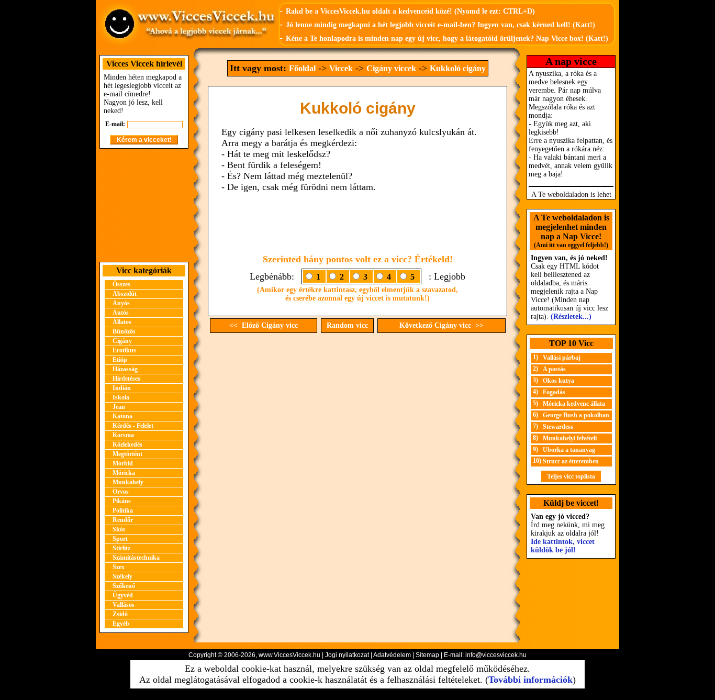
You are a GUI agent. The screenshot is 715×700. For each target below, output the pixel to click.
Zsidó (120, 614)
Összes (121, 284)
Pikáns (122, 501)
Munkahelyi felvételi (570, 438)
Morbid (123, 463)
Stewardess (558, 426)
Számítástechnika (136, 557)
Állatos (122, 322)
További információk (530, 679)
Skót (119, 529)
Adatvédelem (392, 655)
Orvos (121, 491)
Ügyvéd (123, 595)
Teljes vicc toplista (571, 476)
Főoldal (302, 68)
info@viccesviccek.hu (496, 655)
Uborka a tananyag (569, 449)
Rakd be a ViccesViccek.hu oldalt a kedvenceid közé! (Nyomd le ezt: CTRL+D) (410, 11)
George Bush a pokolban (576, 415)
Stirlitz (121, 548)
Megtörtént (127, 454)
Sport (120, 538)
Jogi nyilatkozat (347, 655)
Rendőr (123, 520)
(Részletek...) (571, 316)
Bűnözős (124, 331)
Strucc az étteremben (571, 461)
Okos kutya (558, 380)
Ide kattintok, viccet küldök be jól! (563, 546)
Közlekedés (127, 444)
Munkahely (128, 482)
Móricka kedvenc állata (574, 403)
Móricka (124, 472)
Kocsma (123, 435)
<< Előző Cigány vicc (263, 325)
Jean (119, 406)
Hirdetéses (126, 378)
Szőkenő (124, 586)
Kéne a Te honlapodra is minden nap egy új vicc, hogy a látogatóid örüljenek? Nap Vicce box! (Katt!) (447, 38)
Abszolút (125, 293)
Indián (122, 388)
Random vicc (347, 325)
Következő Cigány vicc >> (441, 325)
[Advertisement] (144, 205)
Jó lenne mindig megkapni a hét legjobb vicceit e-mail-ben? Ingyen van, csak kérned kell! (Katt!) (440, 25)
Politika (123, 510)
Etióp (120, 359)
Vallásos (124, 604)
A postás (554, 369)
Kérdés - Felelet (133, 425)
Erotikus (124, 350)
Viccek (341, 68)
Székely (122, 576)
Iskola (121, 397)
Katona (122, 416)
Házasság (125, 369)
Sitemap (427, 655)
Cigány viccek (391, 68)
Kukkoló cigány (458, 68)
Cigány (122, 341)
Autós (121, 312)
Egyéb (121, 623)
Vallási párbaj (561, 357)
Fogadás (554, 392)
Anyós (121, 303)
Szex (119, 567)
